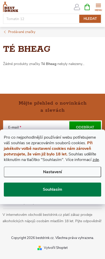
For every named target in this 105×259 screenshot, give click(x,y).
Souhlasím (52, 189)
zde (96, 160)
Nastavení (52, 172)
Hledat (90, 19)
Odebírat (85, 127)
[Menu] (98, 6)
